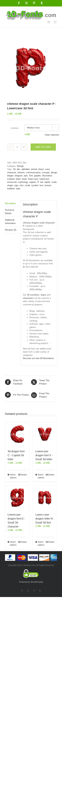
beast (41, 169)
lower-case (33, 179)
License (14, 128)
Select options (13, 476)
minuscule (12, 182)
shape (10, 185)
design (54, 172)
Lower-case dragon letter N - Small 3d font (44, 518)
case (47, 169)
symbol (34, 185)
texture (47, 185)
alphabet (25, 169)
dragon (10, 175)
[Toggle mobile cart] (48, 22)
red (41, 182)
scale (54, 182)
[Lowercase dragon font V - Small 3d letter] (45, 434)
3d (14, 169)
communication (33, 172)
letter (18, 179)
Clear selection (52, 135)
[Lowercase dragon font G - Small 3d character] (17, 497)
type (18, 188)
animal (34, 169)
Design (20, 166)
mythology (23, 182)
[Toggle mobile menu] (55, 22)
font (31, 175)
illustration (47, 175)
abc (18, 169)
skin (21, 185)
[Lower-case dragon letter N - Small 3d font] (45, 497)
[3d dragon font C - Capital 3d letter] (17, 434)
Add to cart (43, 147)
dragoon (18, 175)
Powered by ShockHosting (31, 582)
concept (45, 172)
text (41, 185)
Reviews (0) (10, 230)
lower (24, 179)
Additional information (10, 221)
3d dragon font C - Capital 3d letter (16, 455)
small (27, 185)
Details (24, 475)
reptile (47, 182)
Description (10, 203)
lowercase (44, 179)
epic (26, 175)
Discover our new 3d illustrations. (39, 358)
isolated (11, 179)
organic (32, 182)
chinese (21, 172)
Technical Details (9, 212)
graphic (37, 175)
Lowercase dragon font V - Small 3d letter (44, 455)
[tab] (12, 203)
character (11, 172)
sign (16, 185)
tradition (11, 188)
